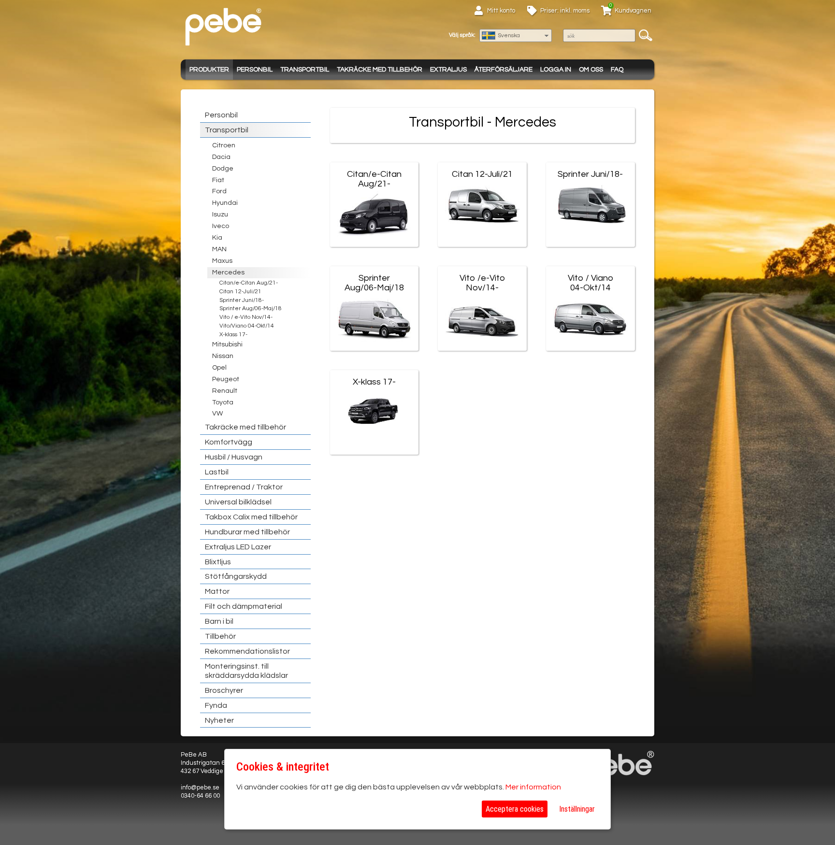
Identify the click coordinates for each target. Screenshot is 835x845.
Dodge (222, 168)
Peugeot (225, 379)
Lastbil (217, 472)
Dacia (221, 157)
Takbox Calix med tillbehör (251, 517)
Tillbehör (220, 636)
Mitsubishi (227, 344)
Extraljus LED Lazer (238, 547)
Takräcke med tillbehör (379, 69)
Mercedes (228, 272)
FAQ (617, 69)
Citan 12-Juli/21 (240, 291)
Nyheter (219, 720)
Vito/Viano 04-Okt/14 (246, 326)
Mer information (533, 787)
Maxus (222, 261)
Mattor (217, 591)
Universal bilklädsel (238, 502)
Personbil (255, 69)
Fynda (216, 705)
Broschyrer (224, 690)
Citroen (223, 145)
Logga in (555, 69)
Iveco (220, 226)
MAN (219, 249)
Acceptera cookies (515, 809)
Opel (219, 367)
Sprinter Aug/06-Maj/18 (250, 308)
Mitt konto (501, 10)
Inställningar (577, 809)
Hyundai (225, 203)
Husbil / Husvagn (233, 457)
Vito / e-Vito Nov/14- (246, 317)
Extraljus (448, 69)
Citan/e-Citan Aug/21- (248, 283)
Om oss (591, 69)
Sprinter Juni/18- (241, 300)
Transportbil (304, 69)
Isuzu (220, 214)
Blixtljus (218, 562)
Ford (219, 191)
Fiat (218, 180)
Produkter (209, 69)
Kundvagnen (633, 10)
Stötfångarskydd (236, 576)
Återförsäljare (504, 69)
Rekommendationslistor (247, 651)
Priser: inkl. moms (565, 10)
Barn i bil (219, 621)
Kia (217, 237)
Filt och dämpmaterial (243, 606)
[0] (606, 12)
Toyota (222, 402)
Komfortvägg (228, 442)
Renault (224, 390)
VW (217, 413)
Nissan (222, 356)
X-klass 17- (233, 334)
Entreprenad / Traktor (244, 487)
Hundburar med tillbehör (247, 532)
